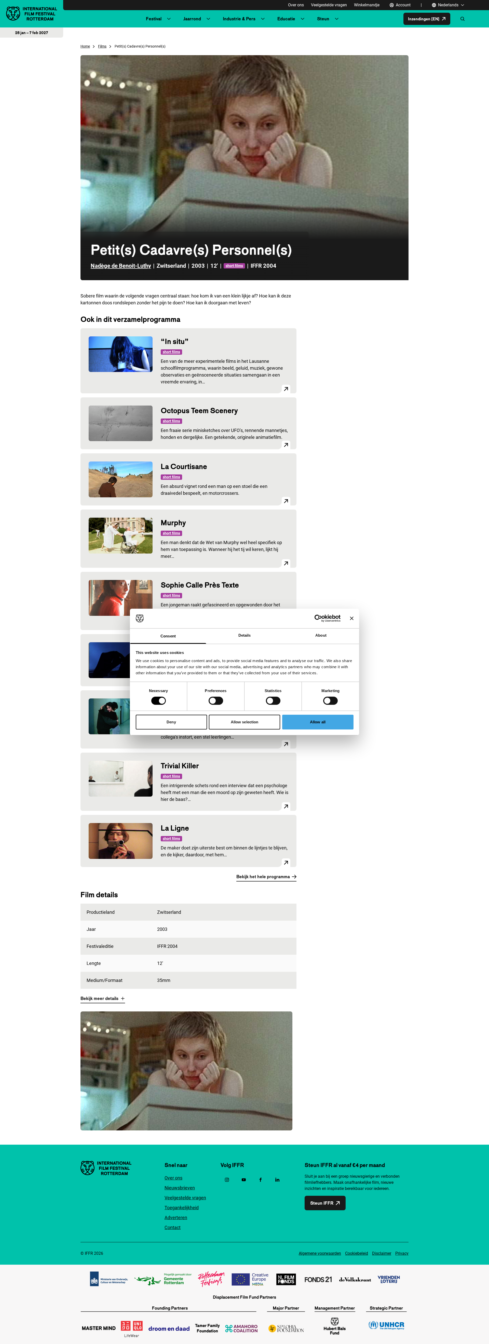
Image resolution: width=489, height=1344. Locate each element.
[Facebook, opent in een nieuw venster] (260, 1179)
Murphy (173, 522)
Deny (171, 722)
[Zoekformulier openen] (462, 19)
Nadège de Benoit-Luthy (121, 266)
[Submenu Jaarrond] (208, 18)
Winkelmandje (366, 5)
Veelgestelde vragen (329, 5)
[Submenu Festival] (168, 18)
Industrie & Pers (239, 18)
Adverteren (176, 1217)
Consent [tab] (168, 636)
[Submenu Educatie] (302, 18)
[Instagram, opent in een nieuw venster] (227, 1179)
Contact (173, 1227)
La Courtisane (184, 466)
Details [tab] (244, 635)
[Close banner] (352, 618)
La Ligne (175, 828)
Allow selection (245, 722)
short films (234, 266)
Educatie (286, 18)
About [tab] (321, 635)
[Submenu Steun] (336, 18)
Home (85, 46)
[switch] (216, 701)
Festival (153, 18)
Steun (323, 18)
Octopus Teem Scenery (199, 410)
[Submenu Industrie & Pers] (262, 18)
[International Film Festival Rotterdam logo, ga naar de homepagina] (31, 14)
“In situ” (175, 341)
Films (102, 46)
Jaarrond (192, 18)
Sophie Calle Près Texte (200, 584)
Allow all (317, 722)
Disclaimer (381, 1253)
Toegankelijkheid (182, 1207)
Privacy (402, 1253)
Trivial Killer (180, 765)
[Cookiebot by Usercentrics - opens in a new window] (318, 618)
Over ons (296, 5)
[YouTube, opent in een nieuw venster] (243, 1179)
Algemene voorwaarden (320, 1253)
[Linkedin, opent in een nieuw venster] (277, 1179)
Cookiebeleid (356, 1253)
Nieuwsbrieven (180, 1187)
